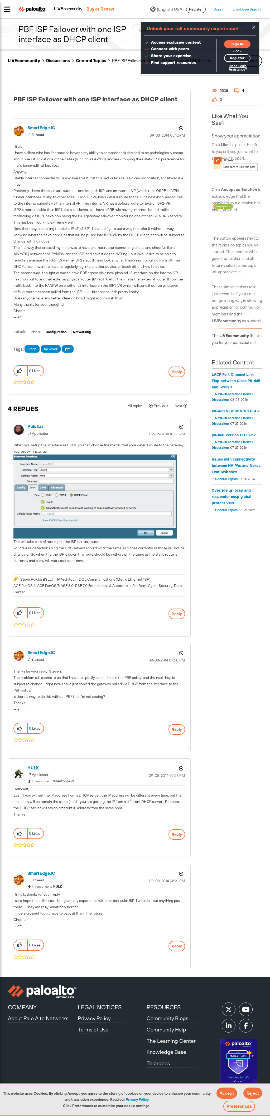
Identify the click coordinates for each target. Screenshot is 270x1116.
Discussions (58, 60)
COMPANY (22, 1007)
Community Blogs (167, 1018)
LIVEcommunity (24, 60)
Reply (177, 372)
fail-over (50, 349)
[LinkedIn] (228, 1026)
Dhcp (32, 349)
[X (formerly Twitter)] (228, 1009)
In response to (53, 781)
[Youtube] (246, 1009)
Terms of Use (93, 1029)
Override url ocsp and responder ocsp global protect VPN (231, 496)
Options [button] (180, 128)
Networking (82, 332)
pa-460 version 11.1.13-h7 (234, 435)
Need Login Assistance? (238, 67)
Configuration (56, 332)
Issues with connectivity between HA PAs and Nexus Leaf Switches (236, 465)
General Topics (91, 60)
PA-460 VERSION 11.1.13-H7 (236, 411)
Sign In (219, 9)
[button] (226, 1093)
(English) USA (169, 9)
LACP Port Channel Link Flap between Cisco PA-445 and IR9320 (236, 380)
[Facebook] (246, 1026)
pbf (67, 349)
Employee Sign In (247, 9)
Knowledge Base (166, 1052)
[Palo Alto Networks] (42, 991)
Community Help (166, 1029)
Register (196, 9)
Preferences (239, 1106)
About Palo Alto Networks (38, 1018)
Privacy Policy (137, 1099)
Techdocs (158, 1063)
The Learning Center (171, 1041)
